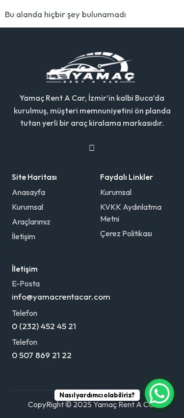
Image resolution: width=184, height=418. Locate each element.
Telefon (24, 313)
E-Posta (26, 283)
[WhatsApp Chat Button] (159, 393)
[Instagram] (92, 148)
